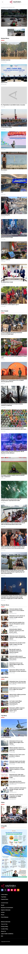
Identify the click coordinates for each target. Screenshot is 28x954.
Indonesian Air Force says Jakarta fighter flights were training (16, 664)
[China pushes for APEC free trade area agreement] (14, 73)
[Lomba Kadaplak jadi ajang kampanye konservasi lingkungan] (14, 323)
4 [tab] (16, 824)
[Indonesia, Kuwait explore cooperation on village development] (4, 796)
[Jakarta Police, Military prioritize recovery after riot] (14, 183)
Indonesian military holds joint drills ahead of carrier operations (13, 736)
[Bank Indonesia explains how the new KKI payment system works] (4, 624)
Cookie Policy (4, 929)
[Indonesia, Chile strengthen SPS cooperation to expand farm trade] (14, 272)
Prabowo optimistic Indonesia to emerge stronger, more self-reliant (17, 789)
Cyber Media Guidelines (7, 933)
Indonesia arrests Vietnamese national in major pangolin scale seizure (17, 637)
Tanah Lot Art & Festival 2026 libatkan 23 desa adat (14, 357)
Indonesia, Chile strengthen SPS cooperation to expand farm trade (13, 281)
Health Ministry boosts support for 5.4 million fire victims (13, 169)
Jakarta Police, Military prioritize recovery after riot (14, 191)
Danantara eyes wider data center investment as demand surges (17, 776)
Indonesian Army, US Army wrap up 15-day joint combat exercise (14, 59)
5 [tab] (18, 824)
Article (2, 912)
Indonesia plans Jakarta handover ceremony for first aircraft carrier (16, 631)
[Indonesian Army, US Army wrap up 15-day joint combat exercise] (14, 50)
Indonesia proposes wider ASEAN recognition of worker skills (17, 769)
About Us (3, 931)
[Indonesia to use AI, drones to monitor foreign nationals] (4, 617)
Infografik (4, 826)
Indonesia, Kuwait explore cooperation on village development (16, 796)
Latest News (4, 677)
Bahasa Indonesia (5, 921)
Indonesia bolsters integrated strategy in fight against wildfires (14, 259)
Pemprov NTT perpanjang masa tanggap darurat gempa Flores (12, 380)
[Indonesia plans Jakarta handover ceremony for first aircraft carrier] (4, 631)
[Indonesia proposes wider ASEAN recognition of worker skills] (4, 769)
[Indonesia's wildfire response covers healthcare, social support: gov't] (14, 295)
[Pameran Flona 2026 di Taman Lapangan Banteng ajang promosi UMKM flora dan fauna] (14, 418)
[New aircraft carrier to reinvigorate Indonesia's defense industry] (4, 651)
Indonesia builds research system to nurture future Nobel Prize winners (17, 658)
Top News (4, 715)
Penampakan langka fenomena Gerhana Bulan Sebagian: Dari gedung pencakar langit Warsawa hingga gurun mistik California (14, 597)
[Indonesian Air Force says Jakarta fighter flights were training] (4, 665)
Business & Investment (7, 907)
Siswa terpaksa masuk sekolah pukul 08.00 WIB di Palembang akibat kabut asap (13, 523)
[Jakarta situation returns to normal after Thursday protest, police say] (4, 749)
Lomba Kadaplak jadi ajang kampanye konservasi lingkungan (11, 333)
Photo (2, 914)
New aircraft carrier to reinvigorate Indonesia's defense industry (15, 651)
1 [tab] (10, 824)
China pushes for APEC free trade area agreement (11, 81)
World (2, 905)
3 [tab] (14, 824)
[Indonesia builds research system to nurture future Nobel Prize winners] (4, 658)
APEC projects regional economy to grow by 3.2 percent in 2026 (13, 126)
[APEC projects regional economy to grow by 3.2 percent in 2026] (14, 117)
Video (2, 802)
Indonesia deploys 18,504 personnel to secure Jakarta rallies (16, 610)
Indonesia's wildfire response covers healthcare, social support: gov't (11, 303)
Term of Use (4, 924)
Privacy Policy (4, 926)
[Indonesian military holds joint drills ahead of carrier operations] (4, 671)
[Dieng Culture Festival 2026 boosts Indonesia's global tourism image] (14, 227)
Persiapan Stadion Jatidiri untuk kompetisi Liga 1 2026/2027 (12, 476)
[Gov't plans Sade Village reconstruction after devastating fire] (14, 205)
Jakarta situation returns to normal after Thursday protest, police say (17, 749)
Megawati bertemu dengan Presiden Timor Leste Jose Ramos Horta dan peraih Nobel (13, 547)
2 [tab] (12, 824)
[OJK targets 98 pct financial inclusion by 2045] (13, 139)
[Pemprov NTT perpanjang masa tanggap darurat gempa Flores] (14, 370)
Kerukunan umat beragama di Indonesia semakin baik (12, 873)
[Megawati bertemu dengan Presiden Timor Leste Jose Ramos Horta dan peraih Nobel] (14, 537)
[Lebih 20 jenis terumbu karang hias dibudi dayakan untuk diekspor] (14, 442)
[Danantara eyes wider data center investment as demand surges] (4, 776)
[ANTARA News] (15, 1)
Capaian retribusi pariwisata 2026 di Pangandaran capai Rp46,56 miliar (11, 499)
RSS (2, 936)
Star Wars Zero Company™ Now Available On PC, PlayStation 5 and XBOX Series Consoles (13, 104)
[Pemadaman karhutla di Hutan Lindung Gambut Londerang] (14, 394)
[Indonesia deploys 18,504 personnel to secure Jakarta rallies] (4, 611)
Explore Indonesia (5, 910)
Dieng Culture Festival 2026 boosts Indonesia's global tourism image (14, 236)
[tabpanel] (14, 814)
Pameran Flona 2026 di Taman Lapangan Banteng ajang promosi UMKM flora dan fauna (13, 428)
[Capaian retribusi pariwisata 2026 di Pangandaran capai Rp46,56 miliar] (14, 489)
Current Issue (4, 902)
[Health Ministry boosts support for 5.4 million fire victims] (14, 160)
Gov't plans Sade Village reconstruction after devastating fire (13, 214)
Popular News (5, 605)
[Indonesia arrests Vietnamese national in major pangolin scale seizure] (4, 638)
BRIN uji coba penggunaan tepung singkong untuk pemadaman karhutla (11, 818)
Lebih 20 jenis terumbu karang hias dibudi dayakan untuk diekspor (12, 452)
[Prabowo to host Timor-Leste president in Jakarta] (4, 756)
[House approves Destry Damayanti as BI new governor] (4, 783)
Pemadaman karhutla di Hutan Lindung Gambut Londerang (12, 404)
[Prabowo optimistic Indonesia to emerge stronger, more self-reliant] (4, 790)
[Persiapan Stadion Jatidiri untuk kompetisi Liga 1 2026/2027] (14, 465)
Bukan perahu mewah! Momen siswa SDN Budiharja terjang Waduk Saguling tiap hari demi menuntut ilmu (13, 572)
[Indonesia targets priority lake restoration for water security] (4, 763)
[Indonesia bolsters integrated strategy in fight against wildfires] (14, 250)
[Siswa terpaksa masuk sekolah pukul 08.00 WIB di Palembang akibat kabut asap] (14, 513)
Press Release (4, 917)
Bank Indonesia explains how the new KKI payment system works (16, 624)
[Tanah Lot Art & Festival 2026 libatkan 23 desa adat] (14, 346)
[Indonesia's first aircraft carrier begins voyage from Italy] (4, 644)
